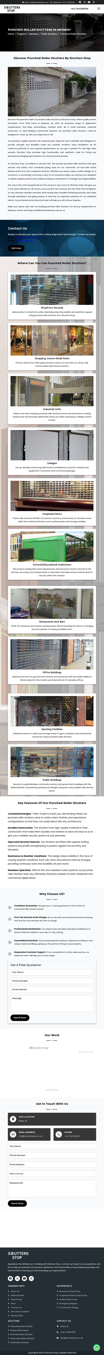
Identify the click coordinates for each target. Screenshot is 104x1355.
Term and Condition (20, 1311)
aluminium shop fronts (69, 1291)
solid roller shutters (19, 1342)
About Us (15, 1291)
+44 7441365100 (79, 9)
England (21, 33)
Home (11, 33)
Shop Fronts (16, 1299)
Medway (34, 33)
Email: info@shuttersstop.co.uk (36, 2)
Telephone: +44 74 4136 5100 (64, 2)
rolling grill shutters (19, 1330)
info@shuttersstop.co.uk (27, 237)
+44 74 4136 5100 (24, 241)
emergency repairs (68, 1303)
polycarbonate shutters (21, 1326)
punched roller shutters (21, 1334)
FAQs (13, 1303)
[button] (47, 1090)
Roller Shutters (49, 33)
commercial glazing (68, 1307)
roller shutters (17, 1295)
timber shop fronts (68, 1299)
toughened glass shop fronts (73, 1295)
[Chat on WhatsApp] (96, 1347)
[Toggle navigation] (98, 9)
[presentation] (9, 1066)
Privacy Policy (17, 1315)
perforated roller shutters (22, 1338)
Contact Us (16, 1307)
